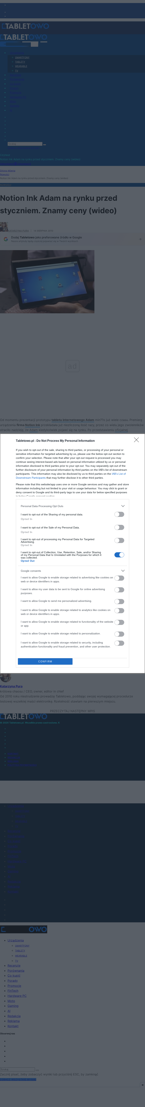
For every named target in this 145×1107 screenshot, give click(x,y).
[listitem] (72, 506)
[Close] (137, 441)
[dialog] (72, 553)
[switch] (119, 514)
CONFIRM (45, 661)
